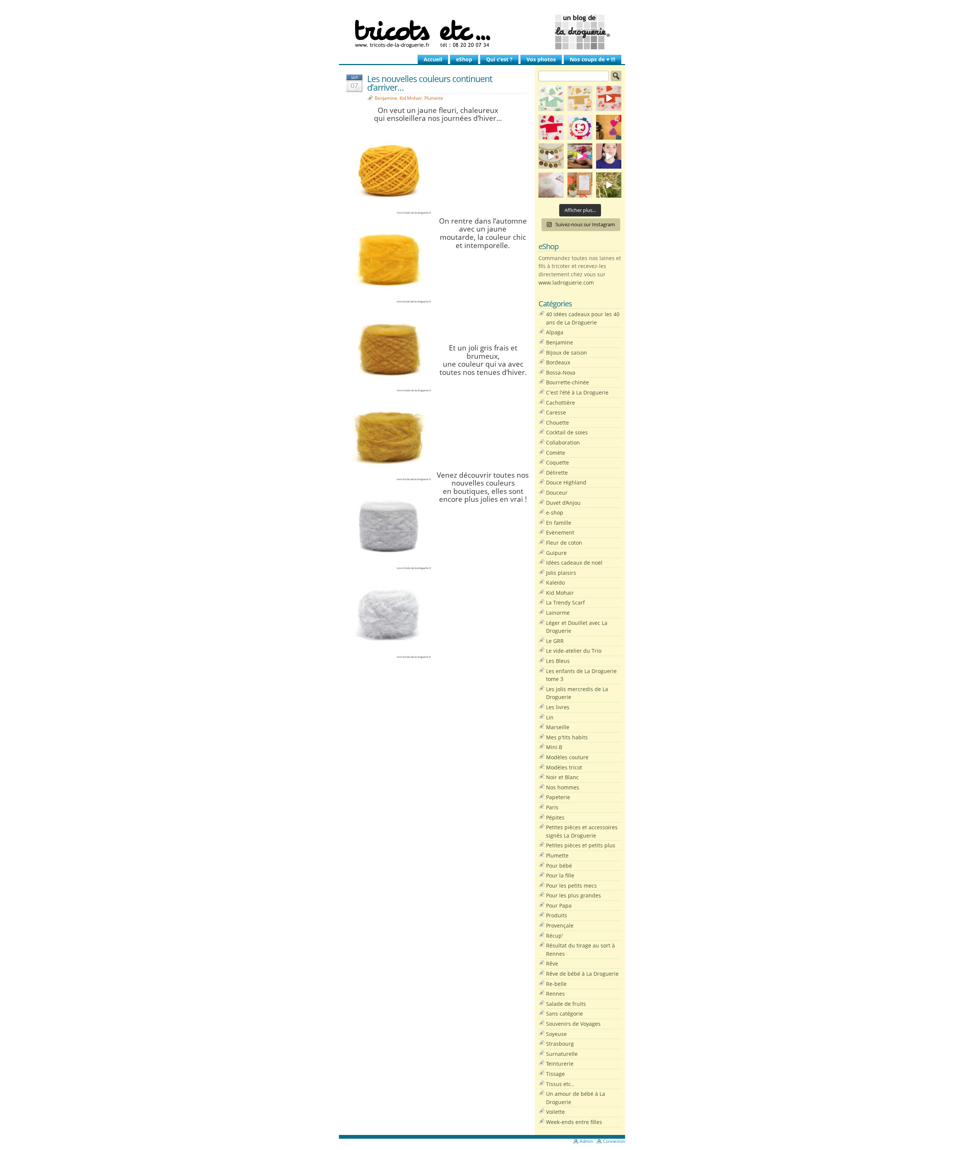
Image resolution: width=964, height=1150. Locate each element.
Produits (556, 915)
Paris (552, 807)
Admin (586, 1141)
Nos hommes (562, 787)
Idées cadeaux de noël (574, 562)
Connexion (614, 1141)
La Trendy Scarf (565, 602)
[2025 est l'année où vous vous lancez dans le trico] (551, 185)
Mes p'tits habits (567, 737)
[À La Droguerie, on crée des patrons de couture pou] (580, 185)
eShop (464, 59)
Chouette (557, 422)
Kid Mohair (411, 98)
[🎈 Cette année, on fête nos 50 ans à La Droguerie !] (551, 127)
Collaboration (563, 442)
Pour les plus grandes (573, 895)
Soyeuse (556, 1033)
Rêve (552, 963)
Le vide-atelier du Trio (573, 650)
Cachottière (560, 402)
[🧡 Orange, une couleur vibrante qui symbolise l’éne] (608, 98)
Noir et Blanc (562, 777)
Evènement (560, 532)
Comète (555, 452)
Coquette (557, 462)
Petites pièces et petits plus (580, 845)
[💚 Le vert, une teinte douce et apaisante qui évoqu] (551, 98)
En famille (558, 522)
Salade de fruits (566, 1003)
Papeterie (558, 797)
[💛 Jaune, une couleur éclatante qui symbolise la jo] (580, 98)
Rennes (555, 993)
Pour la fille (560, 875)
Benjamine (386, 98)
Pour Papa (559, 905)
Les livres (557, 707)
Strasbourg (560, 1043)
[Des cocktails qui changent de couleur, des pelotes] (580, 156)
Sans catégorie (564, 1013)
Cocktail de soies (567, 432)
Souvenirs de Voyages (573, 1023)
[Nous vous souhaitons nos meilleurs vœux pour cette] (551, 156)
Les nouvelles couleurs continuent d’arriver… (429, 83)
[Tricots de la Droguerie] (482, 32)
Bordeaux (558, 362)
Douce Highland (566, 482)
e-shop (554, 512)
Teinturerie (560, 1063)
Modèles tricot (564, 767)
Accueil (433, 59)
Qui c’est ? (499, 59)
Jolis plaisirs (561, 572)
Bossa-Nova (560, 372)
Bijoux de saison (566, 352)
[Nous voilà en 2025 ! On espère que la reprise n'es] (608, 127)
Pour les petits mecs (571, 885)
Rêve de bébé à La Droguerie (582, 973)
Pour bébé (559, 865)
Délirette (557, 472)
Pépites (555, 817)
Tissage (555, 1073)
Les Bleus (558, 660)
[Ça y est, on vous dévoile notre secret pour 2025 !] (580, 127)
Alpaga (554, 332)
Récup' (554, 935)
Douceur (556, 492)
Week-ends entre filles (574, 1122)
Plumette (433, 98)
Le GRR (555, 640)
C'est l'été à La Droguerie (577, 392)
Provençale (560, 925)
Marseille (557, 727)
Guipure (556, 552)
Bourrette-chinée (567, 382)
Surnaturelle (562, 1053)
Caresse (556, 412)
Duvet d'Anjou (563, 502)
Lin (550, 717)
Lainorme (558, 612)
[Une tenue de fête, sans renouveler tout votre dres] (608, 156)
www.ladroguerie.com (566, 282)
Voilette (555, 1111)
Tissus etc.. (560, 1084)
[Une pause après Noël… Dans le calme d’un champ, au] (608, 185)
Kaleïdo (555, 582)
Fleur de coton (564, 542)
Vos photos (541, 59)
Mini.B (554, 747)
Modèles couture (567, 757)
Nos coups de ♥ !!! (592, 59)
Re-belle (556, 983)
